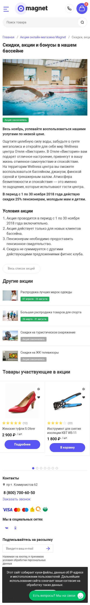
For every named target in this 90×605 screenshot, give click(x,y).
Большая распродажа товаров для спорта (51, 312)
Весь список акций (21, 268)
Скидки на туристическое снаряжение (48, 332)
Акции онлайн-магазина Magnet (43, 37)
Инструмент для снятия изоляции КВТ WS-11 (64, 430)
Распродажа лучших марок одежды (46, 292)
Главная (8, 37)
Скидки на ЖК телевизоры (40, 352)
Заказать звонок (17, 499)
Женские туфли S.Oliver (18, 428)
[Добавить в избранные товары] (38, 397)
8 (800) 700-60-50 (69, 8)
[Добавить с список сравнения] (38, 389)
